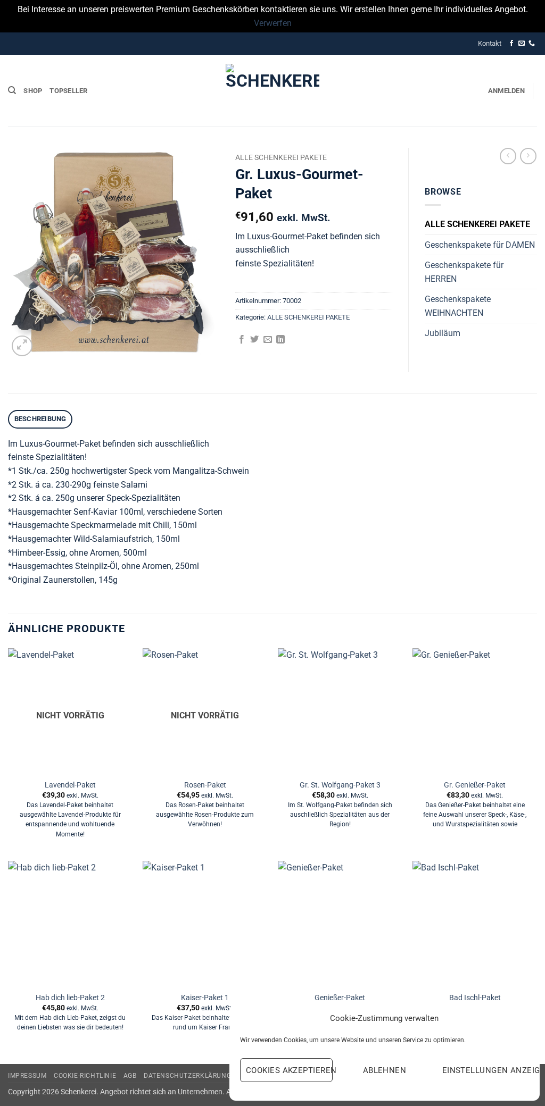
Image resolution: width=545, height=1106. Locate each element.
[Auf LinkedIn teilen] (280, 340)
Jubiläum (442, 333)
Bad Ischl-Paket (475, 997)
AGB (130, 1075)
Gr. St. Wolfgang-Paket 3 (340, 785)
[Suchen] (12, 90)
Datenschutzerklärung (187, 1075)
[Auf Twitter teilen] (254, 340)
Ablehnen (385, 1070)
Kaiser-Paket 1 (205, 997)
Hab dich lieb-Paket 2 (70, 997)
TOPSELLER (68, 91)
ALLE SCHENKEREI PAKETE (281, 157)
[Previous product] (528, 156)
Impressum (27, 1075)
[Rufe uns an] (532, 43)
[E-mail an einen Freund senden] (267, 340)
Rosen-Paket (205, 785)
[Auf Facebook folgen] (511, 43)
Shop (32, 91)
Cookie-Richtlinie (85, 1075)
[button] (506, 90)
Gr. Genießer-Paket (475, 785)
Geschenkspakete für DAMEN (480, 245)
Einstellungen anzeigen (485, 1070)
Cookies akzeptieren (289, 1070)
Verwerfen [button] (273, 23)
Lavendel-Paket (70, 785)
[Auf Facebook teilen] (241, 340)
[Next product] (508, 156)
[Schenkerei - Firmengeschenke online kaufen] (272, 91)
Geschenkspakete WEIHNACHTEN (458, 306)
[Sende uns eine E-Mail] (521, 43)
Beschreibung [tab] (40, 419)
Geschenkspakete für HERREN (464, 272)
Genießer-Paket (340, 997)
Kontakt (489, 43)
